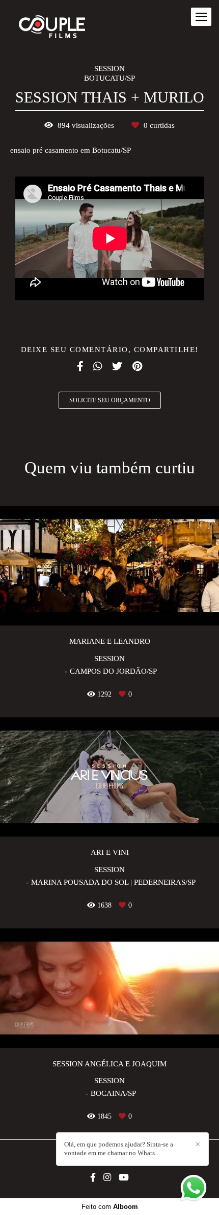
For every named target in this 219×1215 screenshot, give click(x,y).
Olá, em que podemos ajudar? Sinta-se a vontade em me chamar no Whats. (118, 1148)
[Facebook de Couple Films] (93, 1178)
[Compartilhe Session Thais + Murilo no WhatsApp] (97, 366)
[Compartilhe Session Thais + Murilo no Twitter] (117, 366)
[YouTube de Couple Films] (124, 1178)
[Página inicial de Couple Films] (52, 27)
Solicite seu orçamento (109, 400)
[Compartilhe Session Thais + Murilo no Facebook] (80, 366)
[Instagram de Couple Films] (107, 1178)
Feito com (109, 1206)
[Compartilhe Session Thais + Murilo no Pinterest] (137, 366)
